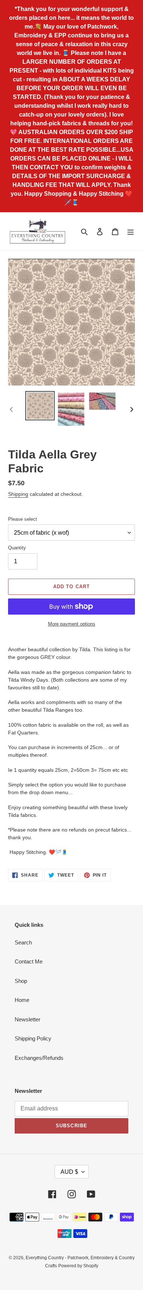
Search (23, 942)
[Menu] (130, 231)
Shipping (18, 494)
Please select (22, 519)
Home (22, 1000)
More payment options (71, 624)
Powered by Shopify (78, 1265)
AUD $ (69, 1172)
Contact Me (29, 961)
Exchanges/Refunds (39, 1058)
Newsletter (27, 1019)
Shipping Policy (33, 1038)
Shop (21, 981)
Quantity (17, 547)
